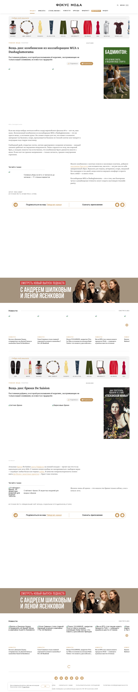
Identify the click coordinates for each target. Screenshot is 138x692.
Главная (12, 43)
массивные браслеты (79, 166)
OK (45, 686)
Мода (18, 43)
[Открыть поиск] (117, 5)
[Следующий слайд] (127, 325)
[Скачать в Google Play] (122, 205)
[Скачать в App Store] (117, 205)
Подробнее (25, 687)
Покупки (24, 43)
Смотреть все (124, 310)
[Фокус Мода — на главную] (69, 5)
